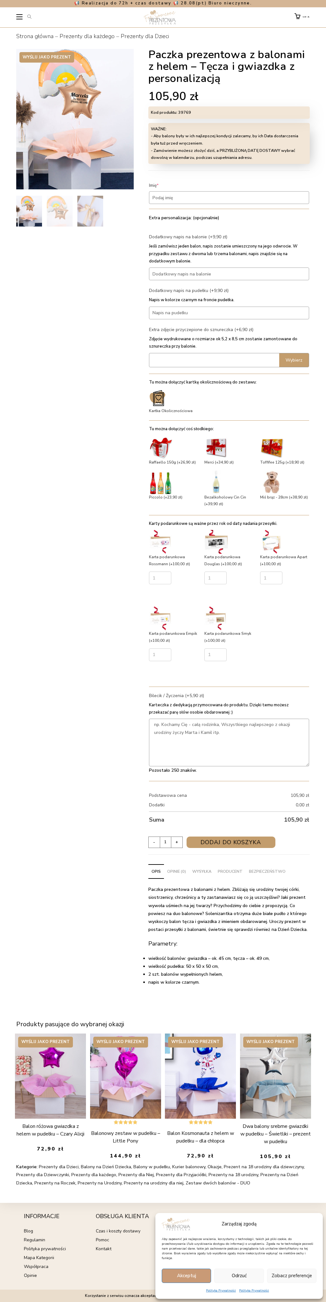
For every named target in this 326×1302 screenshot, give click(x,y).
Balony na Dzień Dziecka (106, 1167)
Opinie (30, 1275)
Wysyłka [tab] (201, 871)
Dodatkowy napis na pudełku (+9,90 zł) (189, 291)
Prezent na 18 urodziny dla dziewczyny (264, 1167)
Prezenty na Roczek (54, 1183)
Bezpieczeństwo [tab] (267, 871)
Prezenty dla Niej (136, 1175)
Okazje (215, 1167)
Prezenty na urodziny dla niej (153, 1183)
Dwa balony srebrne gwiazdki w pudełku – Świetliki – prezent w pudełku (275, 1134)
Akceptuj (186, 1275)
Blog (28, 1231)
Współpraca (36, 1267)
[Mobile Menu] (20, 18)
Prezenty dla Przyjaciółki (181, 1175)
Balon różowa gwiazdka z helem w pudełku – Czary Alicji (50, 1130)
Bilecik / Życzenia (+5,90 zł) (176, 696)
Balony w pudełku (151, 1167)
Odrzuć (239, 1275)
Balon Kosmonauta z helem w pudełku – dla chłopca (200, 1137)
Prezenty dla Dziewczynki (42, 1175)
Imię (163, 185)
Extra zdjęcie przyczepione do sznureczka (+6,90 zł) (201, 330)
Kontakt (103, 1249)
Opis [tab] (156, 871)
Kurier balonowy (188, 1167)
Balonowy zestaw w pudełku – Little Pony (125, 1137)
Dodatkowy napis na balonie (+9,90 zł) (188, 237)
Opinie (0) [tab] (176, 871)
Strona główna (34, 36)
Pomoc (102, 1240)
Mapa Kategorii (39, 1258)
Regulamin (34, 1240)
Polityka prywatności (45, 1249)
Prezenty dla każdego (87, 36)
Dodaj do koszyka (231, 842)
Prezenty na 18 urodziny (233, 1175)
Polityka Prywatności (221, 1290)
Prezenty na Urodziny (100, 1183)
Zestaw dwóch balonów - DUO (218, 1183)
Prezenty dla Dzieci (145, 36)
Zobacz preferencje (292, 1275)
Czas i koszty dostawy (118, 1231)
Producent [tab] (230, 871)
